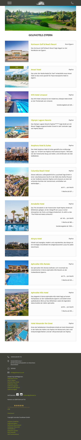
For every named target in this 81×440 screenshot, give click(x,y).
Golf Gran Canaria (13, 430)
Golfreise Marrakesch (14, 387)
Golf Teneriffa (11, 432)
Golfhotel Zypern (12, 423)
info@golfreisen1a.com (17, 372)
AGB (9, 409)
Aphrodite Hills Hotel (39, 292)
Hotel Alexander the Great (41, 323)
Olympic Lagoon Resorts (41, 120)
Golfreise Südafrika (13, 421)
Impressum (11, 413)
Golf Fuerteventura (13, 434)
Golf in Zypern (12, 380)
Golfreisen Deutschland (14, 425)
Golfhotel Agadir (12, 389)
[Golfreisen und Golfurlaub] (40, 3)
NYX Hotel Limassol (39, 95)
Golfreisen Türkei (12, 384)
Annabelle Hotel (37, 204)
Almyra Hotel (36, 238)
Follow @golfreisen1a (29, 395)
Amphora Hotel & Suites (41, 145)
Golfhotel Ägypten (13, 386)
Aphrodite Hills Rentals (40, 264)
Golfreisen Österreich (14, 427)
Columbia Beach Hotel (40, 171)
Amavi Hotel (36, 69)
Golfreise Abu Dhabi (13, 382)
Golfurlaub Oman (13, 378)
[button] (10, 18)
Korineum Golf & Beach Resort (43, 44)
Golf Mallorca (11, 429)
